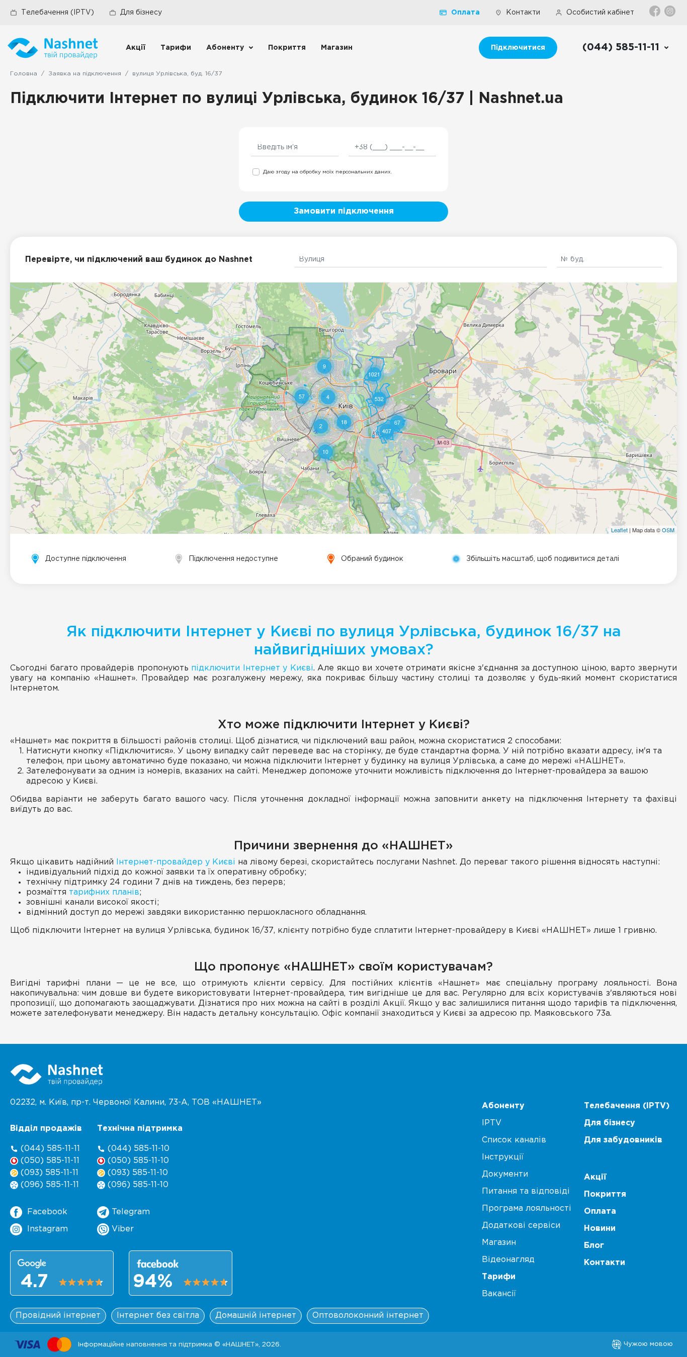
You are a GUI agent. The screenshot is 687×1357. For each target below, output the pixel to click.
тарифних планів (104, 892)
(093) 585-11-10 (136, 1173)
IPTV (491, 1123)
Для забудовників (623, 1140)
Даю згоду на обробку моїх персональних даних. (327, 172)
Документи (505, 1174)
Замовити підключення (344, 211)
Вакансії (499, 1294)
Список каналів (514, 1140)
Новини (600, 1228)
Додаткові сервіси (521, 1225)
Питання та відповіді (526, 1191)
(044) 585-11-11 (49, 1148)
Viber (121, 1229)
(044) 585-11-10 (137, 1148)
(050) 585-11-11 (48, 1161)
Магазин (337, 48)
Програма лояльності (526, 1208)
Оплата (465, 13)
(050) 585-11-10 (137, 1161)
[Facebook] (655, 11)
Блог (594, 1245)
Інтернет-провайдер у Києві (175, 862)
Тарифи (175, 48)
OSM (668, 530)
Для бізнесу (141, 13)
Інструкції (503, 1157)
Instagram (47, 1229)
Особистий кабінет (600, 13)
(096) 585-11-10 (136, 1185)
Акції (135, 48)
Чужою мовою (647, 1344)
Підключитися (518, 48)
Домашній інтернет (255, 1315)
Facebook (47, 1212)
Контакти (523, 13)
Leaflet (619, 530)
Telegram (129, 1212)
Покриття (287, 48)
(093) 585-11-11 (48, 1173)
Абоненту (225, 48)
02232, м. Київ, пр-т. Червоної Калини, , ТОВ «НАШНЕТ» (136, 1102)
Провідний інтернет (58, 1315)
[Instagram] (670, 11)
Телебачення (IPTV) (57, 13)
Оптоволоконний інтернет (367, 1315)
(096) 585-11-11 (48, 1185)
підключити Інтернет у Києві (252, 668)
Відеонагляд (508, 1260)
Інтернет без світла (158, 1315)
